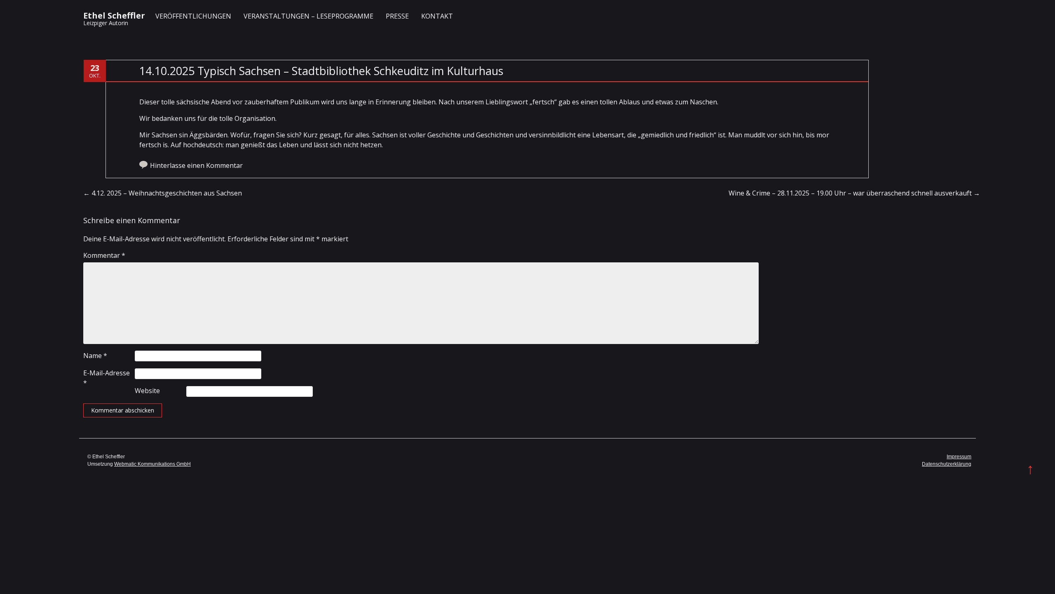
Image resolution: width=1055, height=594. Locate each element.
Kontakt (437, 16)
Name (95, 355)
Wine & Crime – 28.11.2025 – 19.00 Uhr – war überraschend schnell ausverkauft (854, 193)
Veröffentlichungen (193, 16)
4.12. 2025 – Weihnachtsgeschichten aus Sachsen (162, 193)
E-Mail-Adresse (106, 377)
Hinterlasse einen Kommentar (196, 165)
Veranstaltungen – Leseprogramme (308, 16)
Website (147, 390)
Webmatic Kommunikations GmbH (152, 464)
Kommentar (104, 255)
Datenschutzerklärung (946, 464)
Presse (397, 16)
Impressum (959, 457)
